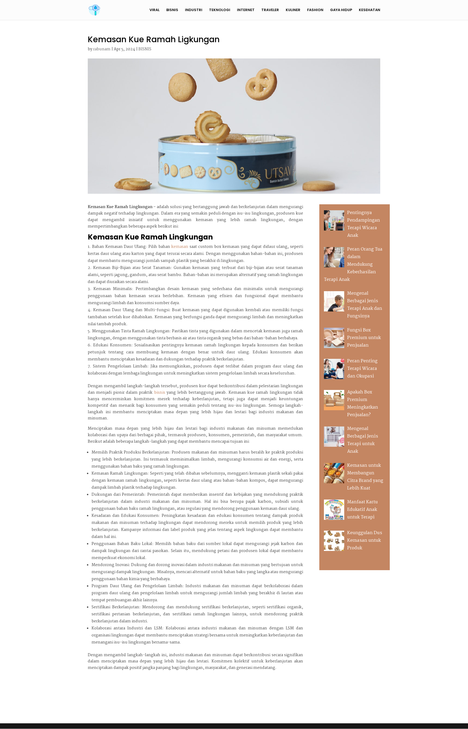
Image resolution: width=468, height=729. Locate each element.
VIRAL (155, 10)
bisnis (159, 392)
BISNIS (172, 10)
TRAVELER (270, 10)
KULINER (293, 10)
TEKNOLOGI (219, 10)
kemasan (179, 247)
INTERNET (246, 10)
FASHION (315, 10)
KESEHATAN (369, 10)
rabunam (101, 49)
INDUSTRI (193, 10)
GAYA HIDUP (341, 10)
